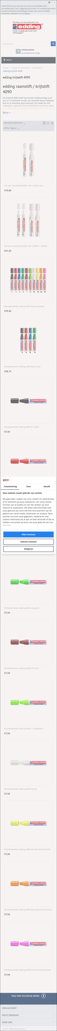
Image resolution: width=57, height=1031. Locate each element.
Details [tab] (47, 486)
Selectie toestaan (28, 541)
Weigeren (28, 549)
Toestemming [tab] (10, 486)
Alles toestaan (28, 534)
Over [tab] (28, 486)
